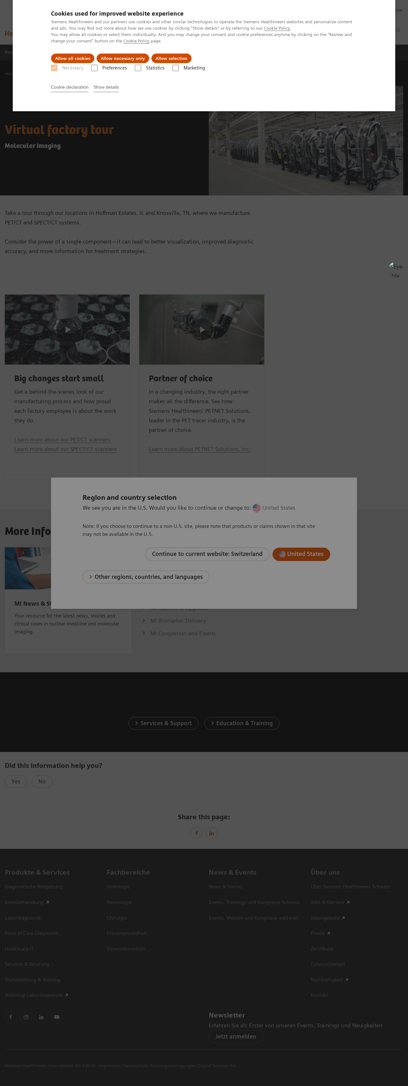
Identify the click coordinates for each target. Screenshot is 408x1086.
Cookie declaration (70, 87)
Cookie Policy (277, 28)
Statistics (155, 68)
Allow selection (171, 58)
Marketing (194, 68)
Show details (106, 87)
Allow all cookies (72, 58)
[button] (396, 270)
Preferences (114, 68)
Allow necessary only (123, 58)
